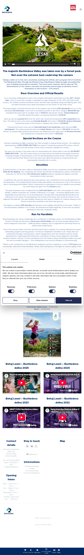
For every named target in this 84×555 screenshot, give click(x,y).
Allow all (68, 300)
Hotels (54, 551)
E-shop (25, 551)
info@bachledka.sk (11, 467)
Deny (15, 300)
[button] (42, 44)
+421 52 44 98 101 (13, 460)
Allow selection (42, 300)
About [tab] (69, 259)
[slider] (40, 64)
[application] (42, 44)
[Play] (5, 64)
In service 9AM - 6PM (46, 551)
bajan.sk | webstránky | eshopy (43, 524)
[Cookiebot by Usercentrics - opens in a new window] (71, 253)
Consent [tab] (14, 259)
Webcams (37, 551)
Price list (30, 551)
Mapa (58, 551)
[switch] (32, 291)
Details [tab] (42, 259)
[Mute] (75, 64)
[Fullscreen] (78, 64)
